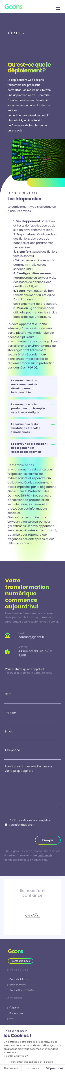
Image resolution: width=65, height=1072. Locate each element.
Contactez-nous (20, 960)
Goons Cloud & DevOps (21, 990)
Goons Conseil (17, 984)
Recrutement (15, 1013)
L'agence (13, 1007)
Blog (11, 1018)
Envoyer (47, 840)
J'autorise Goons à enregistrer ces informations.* (30, 822)
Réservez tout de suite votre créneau (28, 673)
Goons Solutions (18, 979)
